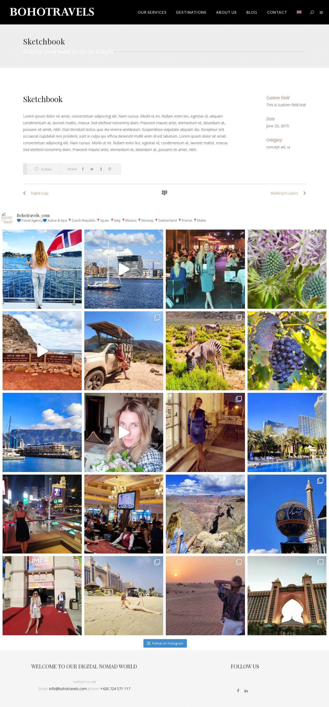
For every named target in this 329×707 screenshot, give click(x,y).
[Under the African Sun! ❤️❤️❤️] (42, 432)
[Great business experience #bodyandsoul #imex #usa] (42, 595)
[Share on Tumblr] (102, 169)
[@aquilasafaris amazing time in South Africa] (123, 351)
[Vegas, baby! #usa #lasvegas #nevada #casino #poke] (123, 514)
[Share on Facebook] (84, 169)
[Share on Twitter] (93, 169)
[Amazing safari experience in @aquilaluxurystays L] (205, 351)
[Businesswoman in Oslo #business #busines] (205, 269)
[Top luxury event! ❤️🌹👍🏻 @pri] (205, 432)
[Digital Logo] (25, 193)
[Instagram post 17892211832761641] (42, 351)
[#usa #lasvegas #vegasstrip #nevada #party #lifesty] (42, 514)
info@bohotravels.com (68, 688)
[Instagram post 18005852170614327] (123, 432)
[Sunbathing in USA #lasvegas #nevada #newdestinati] (287, 432)
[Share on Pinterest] (111, 169)
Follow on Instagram (167, 643)
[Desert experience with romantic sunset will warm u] (205, 595)
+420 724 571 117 (115, 688)
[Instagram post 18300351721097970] (123, 269)
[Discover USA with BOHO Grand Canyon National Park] (205, 514)
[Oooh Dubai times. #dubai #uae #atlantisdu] (123, 595)
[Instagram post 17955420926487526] (287, 269)
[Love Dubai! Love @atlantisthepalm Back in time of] (287, 595)
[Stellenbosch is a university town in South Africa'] (287, 351)
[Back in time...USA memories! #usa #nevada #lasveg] (287, 514)
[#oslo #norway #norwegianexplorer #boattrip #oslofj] (42, 269)
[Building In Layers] (303, 193)
